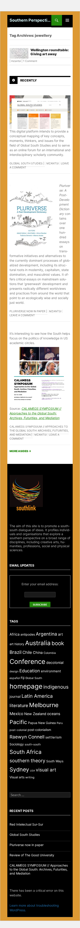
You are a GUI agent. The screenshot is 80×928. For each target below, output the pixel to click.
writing (29, 777)
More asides (20, 451)
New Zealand (35, 714)
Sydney (19, 769)
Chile (27, 652)
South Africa (26, 752)
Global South (33, 678)
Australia (38, 643)
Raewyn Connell (27, 737)
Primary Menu (67, 20)
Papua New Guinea (42, 723)
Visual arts (17, 777)
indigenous (55, 687)
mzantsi (16, 61)
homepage (26, 686)
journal (15, 696)
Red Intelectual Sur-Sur (26, 824)
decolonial (55, 662)
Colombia (50, 653)
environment (51, 671)
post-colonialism (39, 730)
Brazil (16, 652)
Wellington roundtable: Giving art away (49, 52)
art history (17, 644)
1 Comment (30, 61)
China (38, 652)
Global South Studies (26, 163)
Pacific (18, 722)
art (60, 634)
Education (29, 670)
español (15, 678)
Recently (28, 80)
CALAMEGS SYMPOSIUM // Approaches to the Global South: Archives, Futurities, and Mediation (35, 413)
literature (19, 705)
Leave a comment (22, 315)
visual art (46, 770)
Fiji (22, 678)
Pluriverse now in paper (27, 311)
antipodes (27, 634)
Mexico (16, 713)
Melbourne (43, 704)
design (14, 671)
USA (32, 770)
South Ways (54, 761)
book (58, 643)
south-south (33, 744)
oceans (53, 713)
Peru (60, 723)
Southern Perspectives (30, 20)
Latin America (37, 696)
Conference (27, 661)
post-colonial (18, 730)
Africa (15, 634)
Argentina (46, 634)
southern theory (27, 760)
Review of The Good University (32, 855)
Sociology (17, 744)
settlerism (53, 737)
